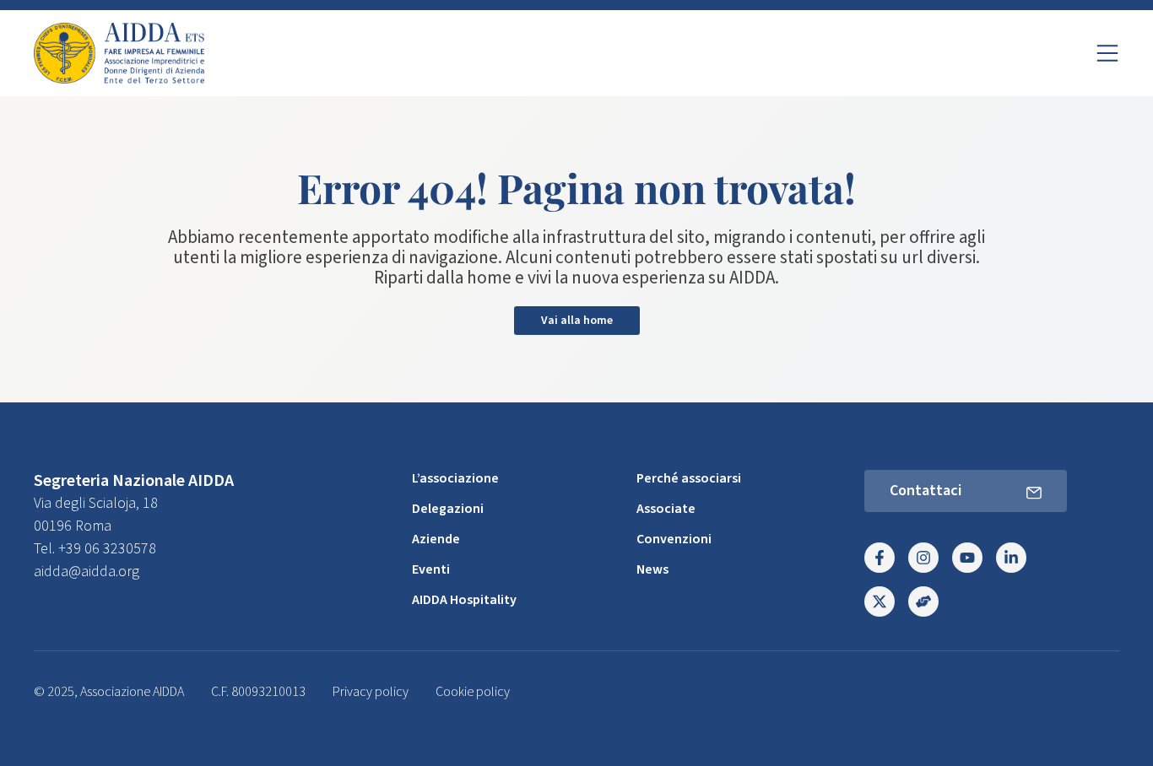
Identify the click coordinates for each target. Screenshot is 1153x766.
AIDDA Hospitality (464, 599)
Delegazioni (448, 508)
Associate (666, 508)
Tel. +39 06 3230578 (95, 548)
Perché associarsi (688, 478)
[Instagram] (923, 557)
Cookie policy (473, 691)
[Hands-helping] (923, 601)
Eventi (431, 569)
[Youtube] (967, 557)
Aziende (436, 539)
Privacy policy (371, 691)
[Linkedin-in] (1011, 557)
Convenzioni (674, 539)
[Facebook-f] (879, 557)
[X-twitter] (879, 601)
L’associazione (455, 478)
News (652, 569)
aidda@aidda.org (86, 571)
